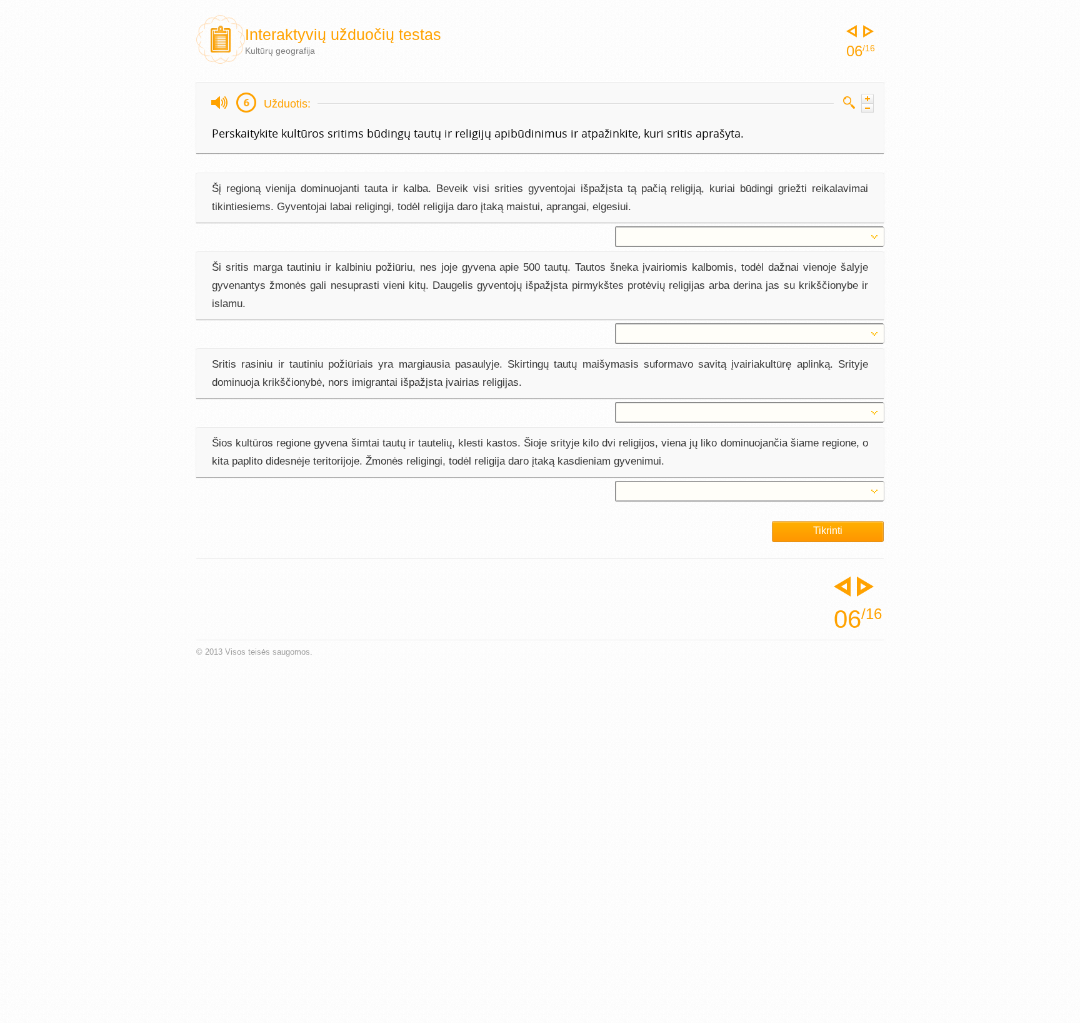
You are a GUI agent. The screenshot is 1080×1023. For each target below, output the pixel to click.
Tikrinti (827, 530)
